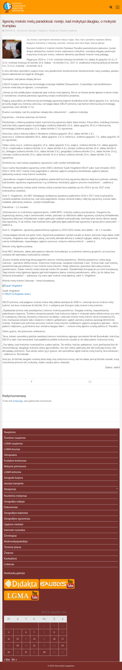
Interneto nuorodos (14, 530)
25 (9, 652)
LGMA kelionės (12, 472)
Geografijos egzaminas (17, 518)
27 (26, 652)
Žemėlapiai (10, 535)
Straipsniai (53, 30)
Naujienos (42, 30)
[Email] (90, 382)
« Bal (7, 659)
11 (9, 639)
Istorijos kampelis (14, 483)
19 (18, 645)
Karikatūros (10, 558)
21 (34, 645)
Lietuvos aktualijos (28, 30)
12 (18, 639)
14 (34, 639)
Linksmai (9, 564)
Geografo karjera (13, 477)
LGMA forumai (12, 449)
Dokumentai (11, 507)
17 (62, 639)
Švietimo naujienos (68, 30)
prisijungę (18, 401)
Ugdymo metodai (13, 524)
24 (62, 645)
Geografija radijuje (14, 501)
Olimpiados (10, 455)
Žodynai (8, 553)
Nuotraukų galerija (14, 573)
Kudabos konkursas (15, 460)
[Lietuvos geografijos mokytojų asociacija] (14, 7)
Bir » (14, 659)
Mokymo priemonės (15, 466)
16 (54, 639)
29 (44, 652)
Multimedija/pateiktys (16, 541)
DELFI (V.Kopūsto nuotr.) (18, 294)
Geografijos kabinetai (16, 513)
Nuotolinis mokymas (15, 496)
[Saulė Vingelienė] (12, 285)
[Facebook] (32, 382)
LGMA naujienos (13, 443)
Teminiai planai (12, 547)
